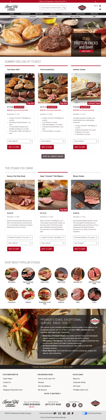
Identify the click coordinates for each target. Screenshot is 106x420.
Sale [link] (94, 16)
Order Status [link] (7, 379)
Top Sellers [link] (13, 16)
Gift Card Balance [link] (44, 386)
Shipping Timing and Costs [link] (12, 390)
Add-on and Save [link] (75, 16)
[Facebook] (74, 405)
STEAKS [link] (11, 14)
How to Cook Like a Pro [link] (46, 379)
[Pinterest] (80, 405)
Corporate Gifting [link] (79, 382)
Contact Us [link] (7, 382)
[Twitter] (68, 405)
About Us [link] (76, 379)
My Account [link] (42, 390)
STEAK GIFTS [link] (94, 14)
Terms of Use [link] (44, 417)
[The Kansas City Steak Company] (10, 403)
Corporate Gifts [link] (52, 16)
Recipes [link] (41, 382)
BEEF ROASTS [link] (39, 14)
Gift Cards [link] (76, 386)
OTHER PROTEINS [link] (67, 14)
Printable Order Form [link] (80, 390)
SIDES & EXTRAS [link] (80, 14)
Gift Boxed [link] (33, 16)
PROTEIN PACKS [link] (25, 14)
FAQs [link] (5, 386)
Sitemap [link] (63, 417)
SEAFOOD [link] (53, 14)
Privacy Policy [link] (54, 417)
